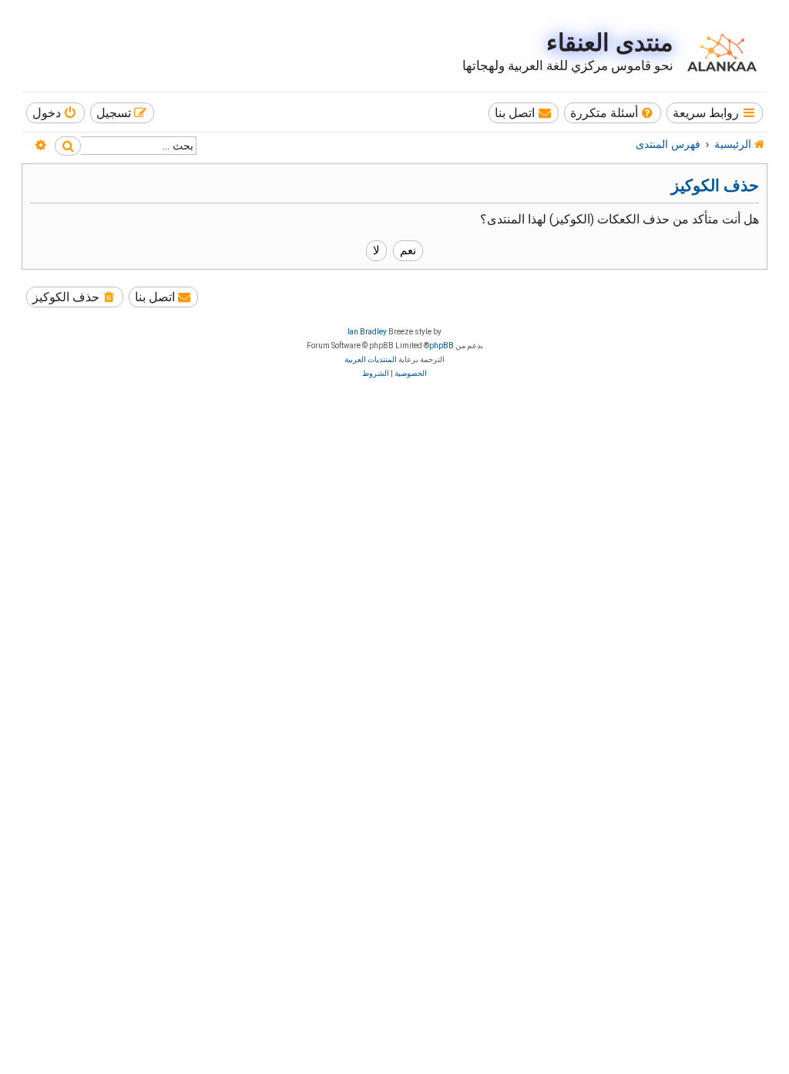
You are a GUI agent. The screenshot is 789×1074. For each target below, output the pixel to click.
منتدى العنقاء (609, 43)
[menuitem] (613, 112)
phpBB (441, 345)
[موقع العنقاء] (718, 52)
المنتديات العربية (370, 359)
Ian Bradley (367, 331)
